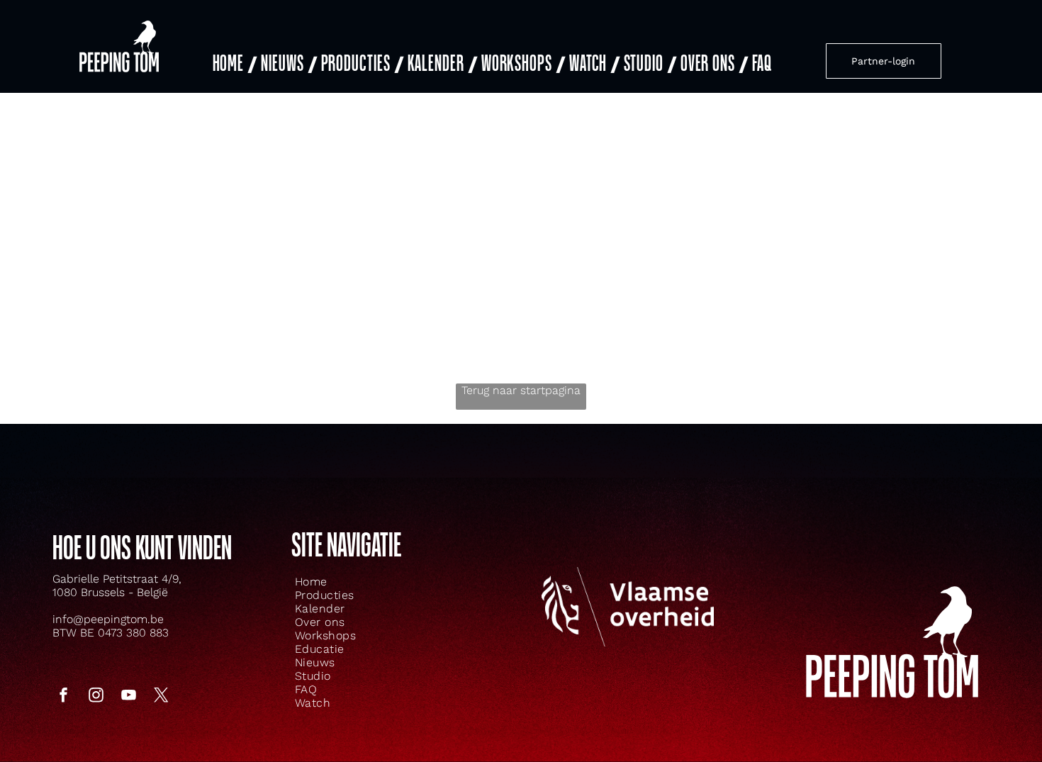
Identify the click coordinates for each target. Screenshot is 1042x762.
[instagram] (96, 696)
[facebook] (63, 696)
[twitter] (161, 696)
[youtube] (129, 696)
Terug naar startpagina (521, 390)
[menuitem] (233, 64)
